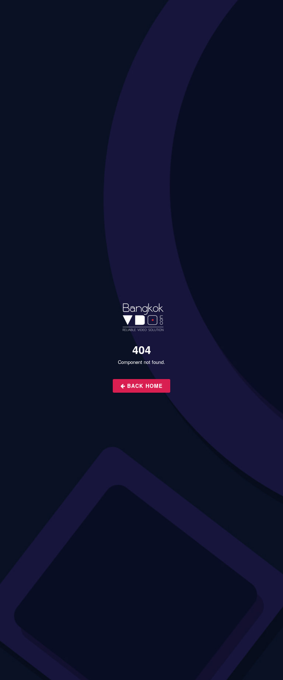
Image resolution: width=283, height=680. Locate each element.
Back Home (144, 385)
